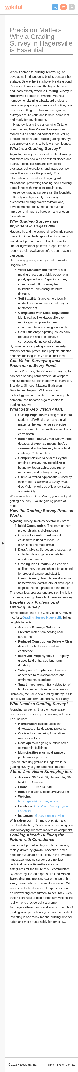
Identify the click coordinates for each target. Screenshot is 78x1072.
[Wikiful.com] (13, 7)
